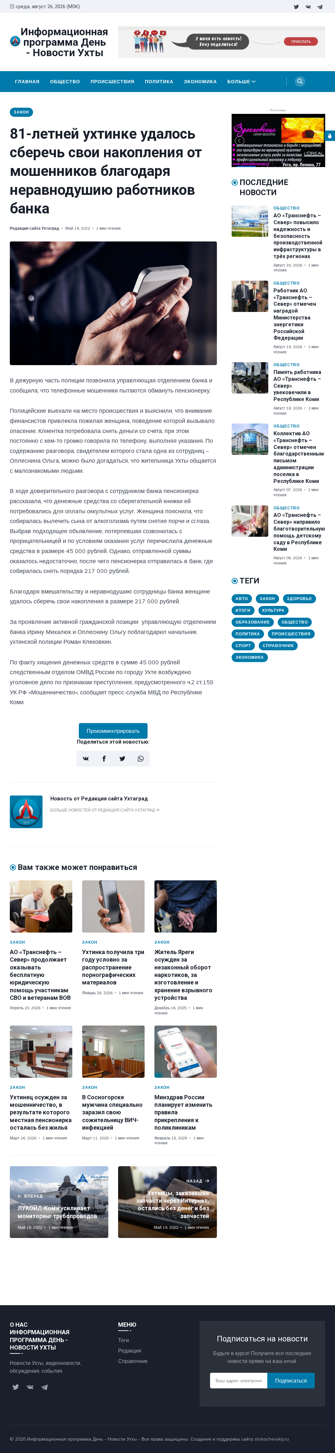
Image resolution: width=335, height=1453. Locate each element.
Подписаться (291, 1380)
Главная (27, 82)
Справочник (278, 645)
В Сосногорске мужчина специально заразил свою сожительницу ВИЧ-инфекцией (112, 1112)
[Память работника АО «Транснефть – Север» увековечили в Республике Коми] (252, 389)
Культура (273, 610)
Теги (123, 1340)
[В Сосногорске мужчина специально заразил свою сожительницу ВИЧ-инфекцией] (113, 1052)
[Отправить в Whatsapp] (141, 758)
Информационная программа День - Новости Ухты (82, 1439)
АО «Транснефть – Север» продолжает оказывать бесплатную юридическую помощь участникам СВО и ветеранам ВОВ (40, 975)
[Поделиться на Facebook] (104, 758)
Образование (253, 622)
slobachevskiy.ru (272, 1439)
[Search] (300, 81)
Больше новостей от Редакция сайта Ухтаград (103, 810)
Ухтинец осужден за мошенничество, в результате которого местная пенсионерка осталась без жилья (41, 1112)
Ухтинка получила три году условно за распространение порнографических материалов (113, 967)
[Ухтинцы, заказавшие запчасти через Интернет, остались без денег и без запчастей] (167, 1202)
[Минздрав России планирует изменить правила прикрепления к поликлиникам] (185, 1052)
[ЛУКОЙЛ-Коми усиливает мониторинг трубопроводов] (59, 1202)
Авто (242, 598)
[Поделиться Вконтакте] (86, 758)
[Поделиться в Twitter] (122, 758)
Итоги (243, 610)
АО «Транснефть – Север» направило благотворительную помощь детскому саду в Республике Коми (299, 532)
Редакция (129, 1350)
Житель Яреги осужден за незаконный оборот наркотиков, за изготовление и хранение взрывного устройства (183, 975)
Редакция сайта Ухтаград (34, 228)
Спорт (243, 645)
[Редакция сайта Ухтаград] (26, 826)
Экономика (200, 82)
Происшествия (112, 82)
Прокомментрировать (113, 731)
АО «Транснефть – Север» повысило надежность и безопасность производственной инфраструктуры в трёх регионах (297, 235)
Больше (238, 82)
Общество (65, 82)
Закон (21, 112)
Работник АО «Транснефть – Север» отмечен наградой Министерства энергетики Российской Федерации (294, 314)
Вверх (311, 1439)
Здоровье (299, 598)
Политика (159, 82)
